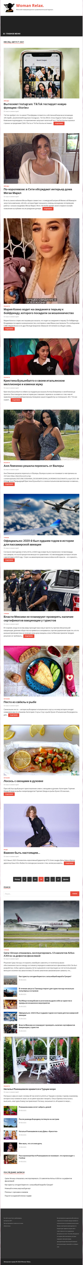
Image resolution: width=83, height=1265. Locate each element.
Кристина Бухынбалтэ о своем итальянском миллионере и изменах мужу (34, 382)
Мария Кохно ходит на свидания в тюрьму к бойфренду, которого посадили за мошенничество (39, 311)
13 (35, 879)
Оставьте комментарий (11, 111)
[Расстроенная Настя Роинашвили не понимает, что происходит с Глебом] (10, 1163)
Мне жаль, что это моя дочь (30, 1143)
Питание (7, 699)
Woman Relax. (30, 5)
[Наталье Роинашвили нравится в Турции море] (41, 1084)
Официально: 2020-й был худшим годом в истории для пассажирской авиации (39, 542)
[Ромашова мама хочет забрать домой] (10, 1115)
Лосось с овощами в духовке (23, 781)
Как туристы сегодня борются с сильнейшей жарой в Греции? (45, 976)
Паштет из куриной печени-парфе (18, 1196)
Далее (65, 879)
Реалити (7, 306)
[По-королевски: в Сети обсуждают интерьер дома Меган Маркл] (41, 159)
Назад (17, 879)
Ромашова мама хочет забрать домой (35, 1107)
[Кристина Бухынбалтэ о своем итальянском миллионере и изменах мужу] (41, 357)
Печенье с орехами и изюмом (16, 1192)
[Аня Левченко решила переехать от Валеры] (41, 436)
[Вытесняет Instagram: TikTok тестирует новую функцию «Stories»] (41, 74)
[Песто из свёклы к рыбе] (41, 672)
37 (58, 879)
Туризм (6, 537)
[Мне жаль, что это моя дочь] (10, 1151)
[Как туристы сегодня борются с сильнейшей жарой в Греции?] (10, 984)
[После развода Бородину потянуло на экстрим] (10, 1127)
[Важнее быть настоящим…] (41, 826)
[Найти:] (41, 893)
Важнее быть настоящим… (22, 852)
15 (47, 879)
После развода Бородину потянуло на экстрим (39, 1119)
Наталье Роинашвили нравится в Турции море (30, 1089)
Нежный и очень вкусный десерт (18, 1188)
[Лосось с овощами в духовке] (41, 751)
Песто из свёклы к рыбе (20, 702)
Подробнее (59, 123)
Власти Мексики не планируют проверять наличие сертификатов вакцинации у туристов (38, 618)
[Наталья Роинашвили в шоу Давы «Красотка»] (10, 1139)
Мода (6, 849)
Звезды (6, 100)
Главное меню (13, 34)
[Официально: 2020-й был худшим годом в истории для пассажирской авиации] (41, 515)
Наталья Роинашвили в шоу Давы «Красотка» (38, 1131)
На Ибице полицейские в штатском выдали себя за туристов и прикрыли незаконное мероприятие (45, 1002)
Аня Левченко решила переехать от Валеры (34, 465)
